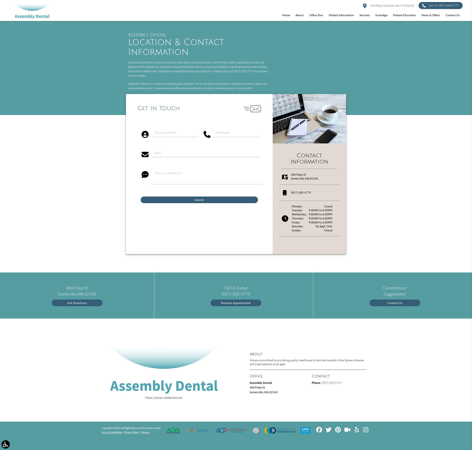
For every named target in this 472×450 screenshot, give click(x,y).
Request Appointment (236, 303)
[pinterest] (338, 431)
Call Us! (443, 5)
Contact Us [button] (452, 15)
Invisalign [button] (381, 15)
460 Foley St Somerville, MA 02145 (391, 5)
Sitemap (145, 432)
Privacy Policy (131, 432)
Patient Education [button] (404, 15)
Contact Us (394, 303)
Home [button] (286, 15)
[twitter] (329, 431)
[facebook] (319, 431)
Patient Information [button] (341, 15)
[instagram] (366, 431)
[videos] (347, 431)
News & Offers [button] (430, 15)
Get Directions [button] (77, 303)
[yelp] (357, 431)
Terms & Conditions (111, 432)
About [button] (300, 15)
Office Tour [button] (316, 15)
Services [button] (365, 15)
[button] (5, 444)
